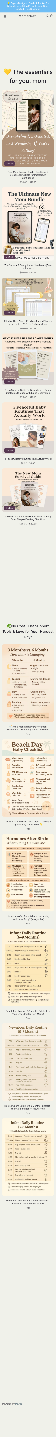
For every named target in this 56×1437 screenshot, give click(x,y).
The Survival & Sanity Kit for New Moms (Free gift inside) (28, 267)
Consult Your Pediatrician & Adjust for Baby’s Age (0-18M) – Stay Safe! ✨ (28, 823)
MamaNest (27, 16)
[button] (24, 1404)
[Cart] (53, 15)
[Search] (47, 15)
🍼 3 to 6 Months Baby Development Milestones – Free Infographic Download (28, 728)
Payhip (18, 1403)
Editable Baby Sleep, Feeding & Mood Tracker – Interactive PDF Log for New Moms (28, 323)
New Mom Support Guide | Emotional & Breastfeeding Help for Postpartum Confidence (28, 175)
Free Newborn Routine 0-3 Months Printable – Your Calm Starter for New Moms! (28, 1107)
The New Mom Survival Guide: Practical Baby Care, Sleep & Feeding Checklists (28, 518)
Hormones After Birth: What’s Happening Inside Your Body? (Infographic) (28, 918)
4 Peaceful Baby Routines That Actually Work (28, 458)
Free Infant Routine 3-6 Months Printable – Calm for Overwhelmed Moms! (28, 1202)
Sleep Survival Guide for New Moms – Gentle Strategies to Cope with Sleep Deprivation (28, 391)
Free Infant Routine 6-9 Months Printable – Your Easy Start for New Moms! (28, 1013)
